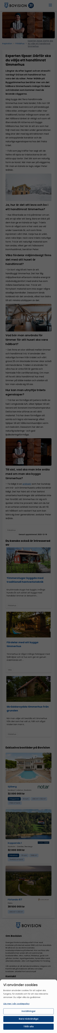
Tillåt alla (28, 1026)
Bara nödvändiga (28, 1018)
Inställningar (29, 1011)
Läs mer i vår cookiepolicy (16, 1003)
